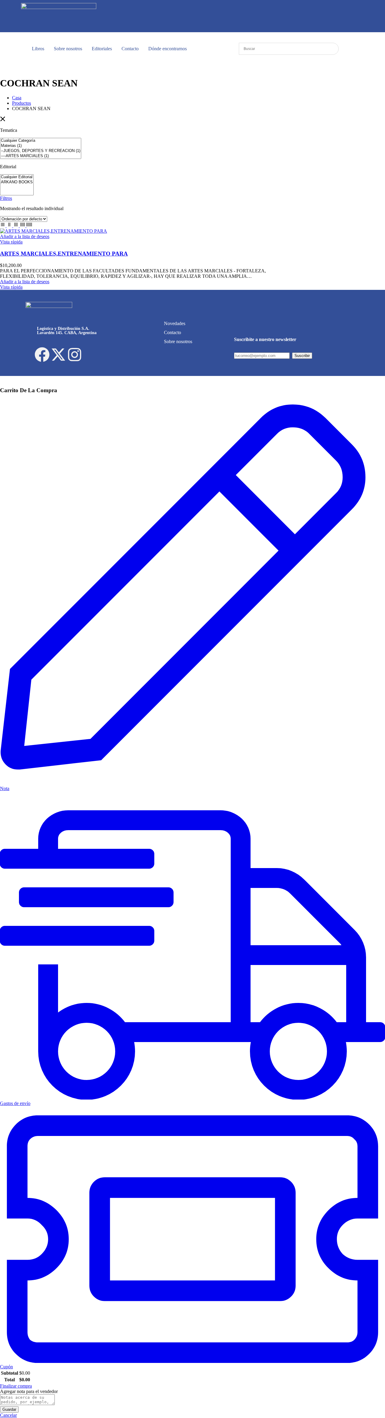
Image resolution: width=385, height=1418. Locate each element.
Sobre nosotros (68, 48)
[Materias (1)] (40, 145)
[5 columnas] (29, 225)
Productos (21, 103)
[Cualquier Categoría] (40, 140)
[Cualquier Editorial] (16, 177)
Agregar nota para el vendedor (29, 1391)
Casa (16, 97)
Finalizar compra (16, 1386)
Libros (38, 48)
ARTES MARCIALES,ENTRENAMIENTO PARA (64, 253)
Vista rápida (11, 241)
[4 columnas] (23, 225)
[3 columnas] (16, 225)
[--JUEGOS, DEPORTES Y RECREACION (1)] (40, 151)
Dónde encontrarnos (167, 48)
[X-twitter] (58, 354)
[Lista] (3, 225)
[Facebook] (42, 354)
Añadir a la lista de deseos (24, 236)
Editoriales (102, 48)
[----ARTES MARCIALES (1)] (40, 156)
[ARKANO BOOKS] (16, 182)
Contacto (130, 48)
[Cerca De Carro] (2, 378)
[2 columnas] (10, 225)
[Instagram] (74, 354)
